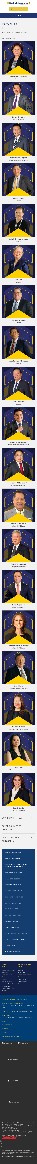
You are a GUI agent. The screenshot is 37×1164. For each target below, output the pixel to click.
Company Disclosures (13, 915)
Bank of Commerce (18, 3)
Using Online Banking (24, 974)
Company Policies (11, 909)
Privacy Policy (10, 945)
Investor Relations (12, 927)
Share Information (12, 921)
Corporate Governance (14, 897)
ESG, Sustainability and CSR (15, 939)
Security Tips (6, 986)
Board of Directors (12, 879)
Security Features (7, 981)
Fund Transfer (22, 977)
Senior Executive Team (13, 885)
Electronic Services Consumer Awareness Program (8, 977)
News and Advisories (12, 951)
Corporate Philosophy (13, 859)
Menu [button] (20, 15)
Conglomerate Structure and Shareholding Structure (16, 866)
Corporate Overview (13, 853)
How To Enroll (22, 972)
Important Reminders (8, 984)
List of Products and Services (16, 933)
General (20, 970)
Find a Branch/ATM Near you (12, 1036)
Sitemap (5, 1021)
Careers (5, 1029)
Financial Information (13, 891)
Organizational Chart (13, 873)
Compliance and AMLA (13, 903)
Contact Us (6, 1032)
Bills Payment (22, 979)
